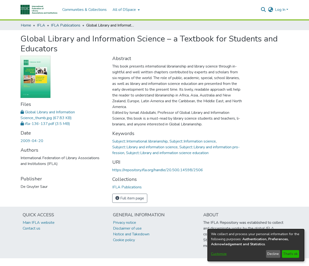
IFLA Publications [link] (65, 25)
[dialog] (256, 245)
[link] (45, 123)
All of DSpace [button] (124, 9)
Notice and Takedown (131, 234)
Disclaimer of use (127, 228)
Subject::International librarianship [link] (140, 141)
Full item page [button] (131, 198)
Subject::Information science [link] (192, 141)
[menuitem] (126, 9)
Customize (219, 254)
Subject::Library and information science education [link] (167, 153)
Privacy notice (124, 222)
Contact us (31, 228)
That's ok (290, 254)
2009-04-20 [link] (32, 140)
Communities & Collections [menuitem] (84, 9)
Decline (273, 254)
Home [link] (26, 25)
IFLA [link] (41, 25)
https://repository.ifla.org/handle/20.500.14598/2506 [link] (157, 170)
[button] (39, 9)
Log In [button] (280, 9)
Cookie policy (124, 240)
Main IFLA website (39, 222)
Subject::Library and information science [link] (145, 147)
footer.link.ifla (133, 262)
